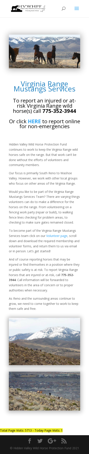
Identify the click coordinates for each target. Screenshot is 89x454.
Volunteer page (56, 236)
